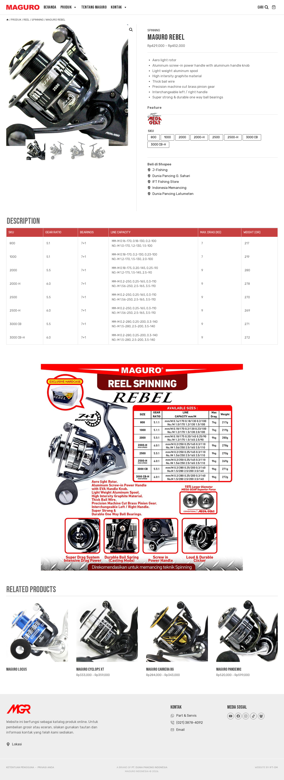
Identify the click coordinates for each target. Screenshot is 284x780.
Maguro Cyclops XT (90, 669)
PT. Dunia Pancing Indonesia (149, 767)
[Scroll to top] (273, 767)
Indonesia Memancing (169, 188)
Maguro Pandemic (228, 669)
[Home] (7, 19)
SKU (151, 131)
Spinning (153, 30)
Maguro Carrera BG (160, 669)
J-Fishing (160, 170)
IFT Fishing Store (165, 182)
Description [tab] (23, 221)
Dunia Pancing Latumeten (173, 194)
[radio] (153, 137)
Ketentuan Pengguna (20, 767)
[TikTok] (253, 716)
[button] (131, 29)
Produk (66, 7)
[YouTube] (230, 716)
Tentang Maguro (94, 7)
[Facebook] (238, 716)
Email (180, 730)
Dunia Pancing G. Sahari (171, 176)
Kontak (116, 7)
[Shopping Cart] (274, 7)
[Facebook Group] (261, 716)
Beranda (50, 7)
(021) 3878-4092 (189, 723)
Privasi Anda (46, 767)
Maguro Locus (16, 669)
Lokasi (17, 744)
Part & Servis (186, 716)
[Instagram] (245, 716)
